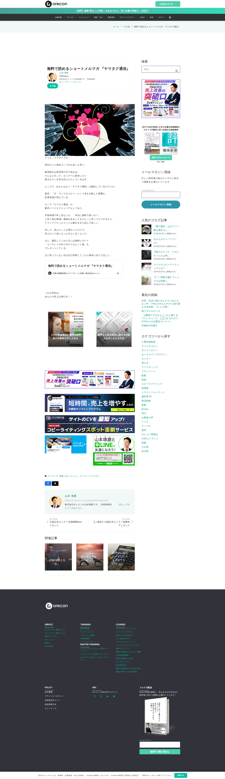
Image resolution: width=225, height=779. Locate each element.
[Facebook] (94, 696)
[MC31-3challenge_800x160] (90, 379)
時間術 (145, 388)
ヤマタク (95, 476)
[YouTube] (114, 696)
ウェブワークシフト (87, 632)
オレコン (74, 476)
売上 (67, 476)
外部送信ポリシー (52, 700)
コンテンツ (85, 476)
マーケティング (150, 367)
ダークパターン (150, 350)
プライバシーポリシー (54, 696)
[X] (101, 696)
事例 (61, 476)
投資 (144, 379)
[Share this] (48, 483)
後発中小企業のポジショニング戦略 (128, 652)
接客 (144, 405)
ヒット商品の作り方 (123, 638)
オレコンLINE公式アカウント (105, 692)
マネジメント (148, 371)
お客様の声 (147, 417)
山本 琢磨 (64, 73)
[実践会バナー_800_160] (90, 403)
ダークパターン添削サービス (55, 633)
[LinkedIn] (107, 696)
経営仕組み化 (85, 629)
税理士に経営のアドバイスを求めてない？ (120, 558)
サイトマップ (50, 708)
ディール (146, 426)
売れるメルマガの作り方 (124, 635)
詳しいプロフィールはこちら (70, 82)
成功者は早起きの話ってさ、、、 (88, 560)
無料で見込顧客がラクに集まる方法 (128, 668)
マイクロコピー (150, 346)
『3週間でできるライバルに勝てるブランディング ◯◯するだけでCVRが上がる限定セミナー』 (160, 318)
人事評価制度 (148, 342)
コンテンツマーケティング (125, 642)
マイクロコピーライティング (126, 629)
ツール (145, 421)
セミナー (146, 358)
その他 (145, 447)
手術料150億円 (149, 325)
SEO (144, 413)
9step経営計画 (121, 665)
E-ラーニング (49, 640)
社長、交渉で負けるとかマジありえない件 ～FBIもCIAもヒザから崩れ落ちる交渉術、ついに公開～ (161, 303)
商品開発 (146, 400)
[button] (63, 17)
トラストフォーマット (153, 392)
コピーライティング (152, 384)
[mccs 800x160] (90, 424)
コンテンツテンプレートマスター (127, 645)
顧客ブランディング (123, 648)
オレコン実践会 (150, 434)
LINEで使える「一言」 (57, 562)
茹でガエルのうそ (151, 311)
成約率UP (147, 396)
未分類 (145, 451)
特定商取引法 (50, 704)
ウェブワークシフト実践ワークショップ (94, 654)
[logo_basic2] (56, 4)
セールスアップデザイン (154, 354)
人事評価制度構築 (122, 655)
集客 (144, 375)
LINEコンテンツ (150, 438)
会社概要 (48, 692)
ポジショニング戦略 (87, 635)
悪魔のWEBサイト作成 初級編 (126, 672)
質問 (144, 430)
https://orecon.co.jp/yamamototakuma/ (87, 500)
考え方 (145, 363)
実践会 (47, 643)
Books (145, 409)
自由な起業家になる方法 (124, 658)
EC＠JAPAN (49, 646)
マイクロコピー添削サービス (55, 630)
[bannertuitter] (65, 444)
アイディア (53, 476)
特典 (144, 442)
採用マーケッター (51, 636)
